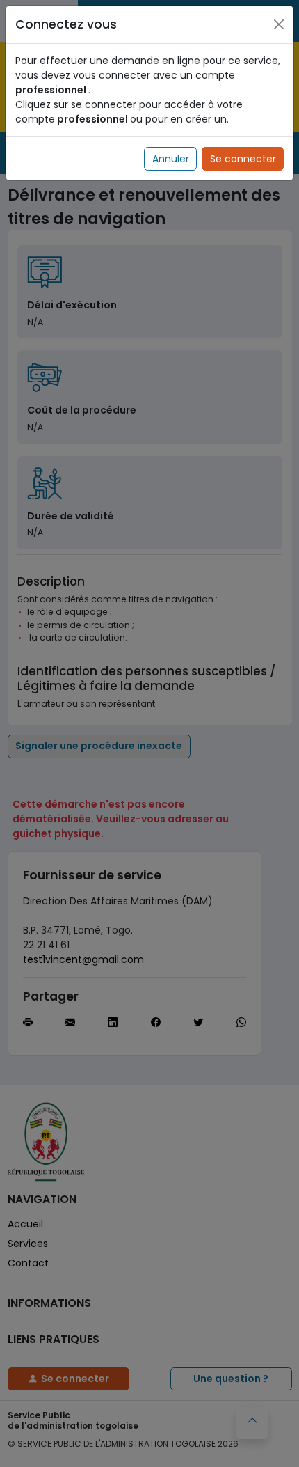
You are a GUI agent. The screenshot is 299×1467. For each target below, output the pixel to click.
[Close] (279, 24)
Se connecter (243, 159)
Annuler (170, 159)
